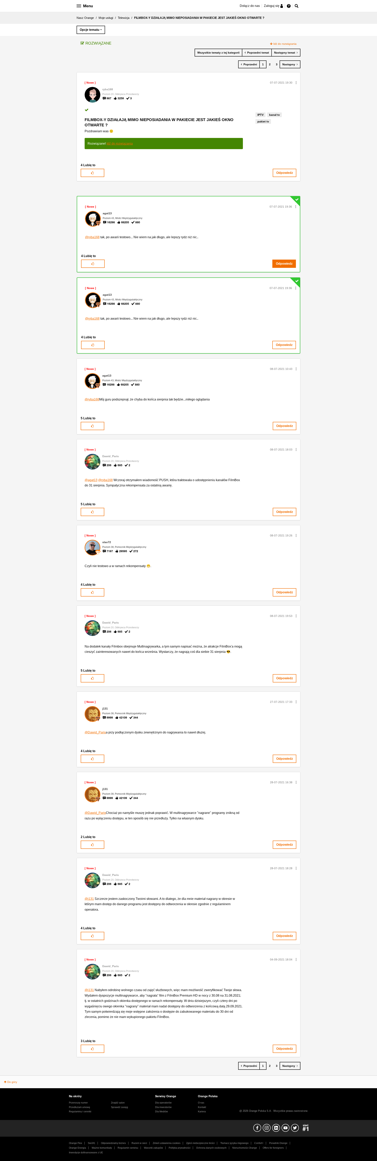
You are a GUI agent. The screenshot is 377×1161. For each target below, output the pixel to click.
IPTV (260, 114)
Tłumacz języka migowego (234, 1143)
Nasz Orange (85, 17)
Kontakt (202, 1107)
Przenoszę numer (78, 1102)
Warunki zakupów (153, 1147)
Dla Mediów (161, 1111)
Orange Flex (75, 1143)
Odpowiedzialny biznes (113, 1143)
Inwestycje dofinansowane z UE (86, 1152)
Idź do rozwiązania (284, 43)
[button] (296, 82)
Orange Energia (77, 1147)
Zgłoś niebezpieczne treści (200, 1143)
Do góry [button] (12, 1081)
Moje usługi (106, 17)
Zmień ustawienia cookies (166, 1143)
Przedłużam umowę (79, 1107)
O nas (201, 1102)
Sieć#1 (91, 1143)
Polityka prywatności (179, 1147)
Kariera (202, 1111)
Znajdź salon (118, 1102)
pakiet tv (263, 121)
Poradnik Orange (278, 1143)
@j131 (89, 898)
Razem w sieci (139, 1143)
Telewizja (123, 17)
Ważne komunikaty (102, 1147)
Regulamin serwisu (128, 1147)
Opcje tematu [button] (89, 29)
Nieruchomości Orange (244, 1147)
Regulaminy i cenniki (80, 1111)
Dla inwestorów (163, 1107)
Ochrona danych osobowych (211, 1147)
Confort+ (259, 1143)
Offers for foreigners (273, 1147)
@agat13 (91, 480)
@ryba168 (92, 237)
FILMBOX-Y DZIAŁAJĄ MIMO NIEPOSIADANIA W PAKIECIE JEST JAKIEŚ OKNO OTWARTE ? (159, 122)
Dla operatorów (163, 1102)
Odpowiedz (284, 172)
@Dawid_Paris (95, 732)
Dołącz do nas (250, 5)
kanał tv (274, 114)
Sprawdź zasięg (119, 1107)
